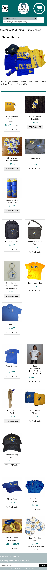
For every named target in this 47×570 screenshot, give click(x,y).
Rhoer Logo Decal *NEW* (12, 159)
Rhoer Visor (12, 499)
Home (2, 30)
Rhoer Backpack (12, 241)
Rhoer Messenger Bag (35, 242)
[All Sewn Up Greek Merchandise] (23, 8)
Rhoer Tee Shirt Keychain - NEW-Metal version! (12, 285)
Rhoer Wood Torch (12, 411)
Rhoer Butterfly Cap (12, 456)
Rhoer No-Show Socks (35, 539)
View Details (12, 129)
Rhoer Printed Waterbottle (12, 201)
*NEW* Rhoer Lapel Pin (35, 117)
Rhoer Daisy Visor (35, 159)
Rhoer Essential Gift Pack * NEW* (12, 118)
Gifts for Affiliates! (26, 30)
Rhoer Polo (12, 325)
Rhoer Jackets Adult (35, 500)
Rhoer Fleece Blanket (35, 411)
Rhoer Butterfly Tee (12, 367)
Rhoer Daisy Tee (35, 283)
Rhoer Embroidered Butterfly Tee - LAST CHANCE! (35, 370)
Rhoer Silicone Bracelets (12, 539)
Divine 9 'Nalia (12, 30)
